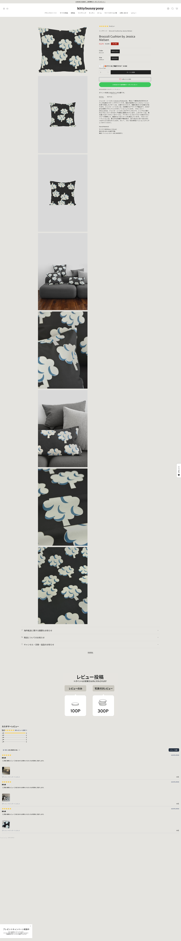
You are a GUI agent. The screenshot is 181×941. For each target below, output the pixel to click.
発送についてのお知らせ (34, 637)
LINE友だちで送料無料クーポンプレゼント (125, 85)
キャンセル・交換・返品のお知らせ (39, 644)
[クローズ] (30, 926)
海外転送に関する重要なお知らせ (38, 630)
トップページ (103, 31)
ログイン (114, 93)
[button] (50, 13)
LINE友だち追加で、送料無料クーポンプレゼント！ (91, 2)
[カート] (177, 8)
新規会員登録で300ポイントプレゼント (109, 89)
